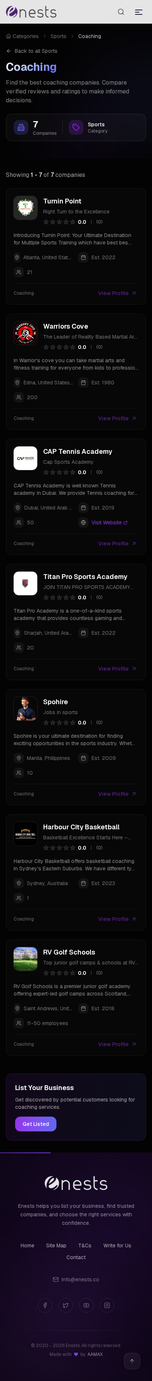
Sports (58, 36)
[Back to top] (132, 1361)
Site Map (56, 1245)
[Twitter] (65, 1305)
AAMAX (95, 1354)
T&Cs (84, 1245)
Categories (26, 36)
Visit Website (106, 522)
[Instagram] (107, 1305)
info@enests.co (80, 1279)
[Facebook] (45, 1305)
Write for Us (117, 1245)
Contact (76, 1257)
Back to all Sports (36, 51)
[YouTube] (86, 1305)
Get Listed (36, 1124)
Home (27, 1245)
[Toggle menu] (138, 11)
